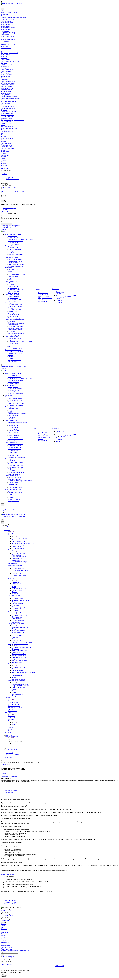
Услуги (14, 724)
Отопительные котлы (18, 568)
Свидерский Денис (7, 915)
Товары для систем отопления (21, 647)
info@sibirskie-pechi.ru (9, 187)
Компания (11, 716)
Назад (12, 531)
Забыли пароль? (6, 227)
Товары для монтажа (18, 667)
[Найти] (2, 9)
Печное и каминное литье (20, 684)
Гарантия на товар (6, 949)
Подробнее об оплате (7, 874)
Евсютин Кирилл (6, 920)
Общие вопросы (9, 792)
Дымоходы (15, 582)
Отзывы (3, 937)
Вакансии (4, 939)
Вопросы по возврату (11, 790)
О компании (5, 932)
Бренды (3, 927)
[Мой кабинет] (1, 507)
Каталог (10, 533)
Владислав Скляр (6, 910)
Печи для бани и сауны (19, 553)
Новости (3, 934)
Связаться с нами (6, 896)
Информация (5, 942)
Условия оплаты (6, 945)
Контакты (4, 940)
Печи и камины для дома (20, 538)
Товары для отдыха (18, 598)
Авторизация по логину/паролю (11, 226)
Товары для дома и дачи (19, 615)
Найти (3, 976)
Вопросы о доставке (10, 789)
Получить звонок (6, 224)
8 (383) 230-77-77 (6, 168)
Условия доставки (6, 947)
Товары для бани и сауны (20, 627)
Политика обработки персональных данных (15, 950)
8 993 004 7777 (59, 966)
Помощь (10, 701)
